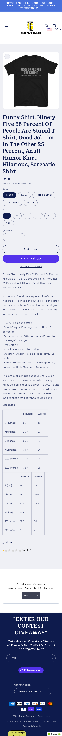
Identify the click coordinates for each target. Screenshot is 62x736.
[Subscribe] (51, 658)
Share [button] (9, 542)
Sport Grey (12, 202)
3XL (8, 223)
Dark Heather (44, 195)
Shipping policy (50, 721)
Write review (31, 595)
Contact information (32, 726)
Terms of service (32, 721)
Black (9, 195)
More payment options (31, 266)
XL (37, 215)
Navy (24, 195)
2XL (50, 215)
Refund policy (45, 716)
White (30, 202)
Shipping (6, 183)
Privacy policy (14, 721)
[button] (6, 27)
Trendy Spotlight (27, 716)
